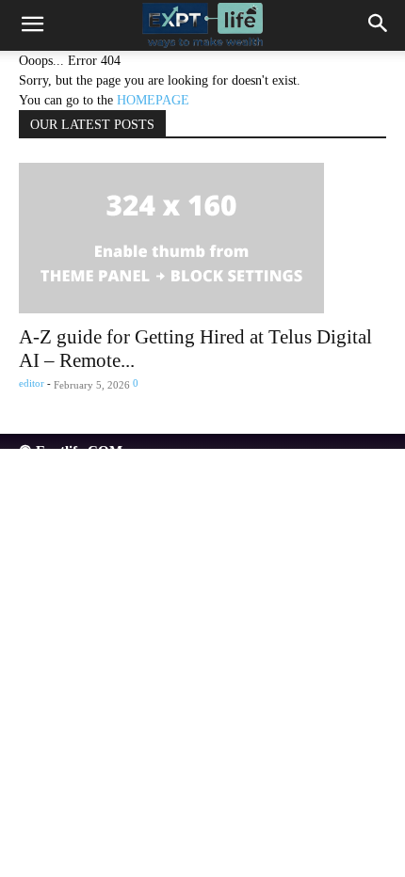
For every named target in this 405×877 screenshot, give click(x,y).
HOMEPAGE (153, 100)
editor (31, 383)
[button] (32, 25)
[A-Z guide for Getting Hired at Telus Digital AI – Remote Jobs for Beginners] (202, 238)
